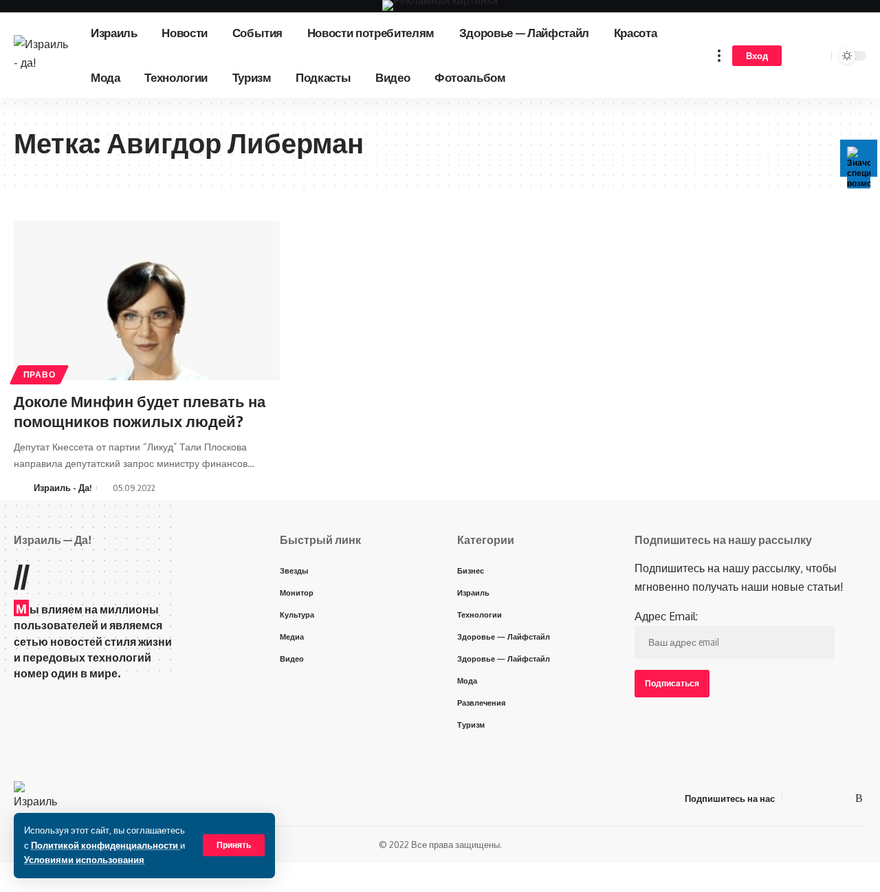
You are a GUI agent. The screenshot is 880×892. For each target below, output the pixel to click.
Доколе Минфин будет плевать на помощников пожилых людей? (139, 411)
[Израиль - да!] (41, 55)
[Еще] (719, 55)
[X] (793, 798)
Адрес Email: (666, 616)
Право (39, 374)
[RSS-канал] (859, 798)
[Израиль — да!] (37, 798)
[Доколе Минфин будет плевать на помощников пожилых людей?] (147, 300)
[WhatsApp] (842, 798)
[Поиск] (818, 55)
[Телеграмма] (826, 798)
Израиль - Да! (62, 487)
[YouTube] (809, 798)
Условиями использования (84, 859)
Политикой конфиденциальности (105, 845)
